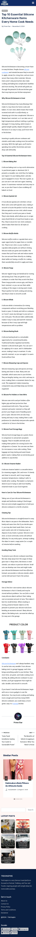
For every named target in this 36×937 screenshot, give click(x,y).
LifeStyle (4, 10)
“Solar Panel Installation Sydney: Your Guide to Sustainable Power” (8, 739)
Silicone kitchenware (9, 663)
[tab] (14, 799)
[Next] (29, 778)
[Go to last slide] (6, 778)
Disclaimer (4, 913)
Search (30, 810)
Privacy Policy (5, 907)
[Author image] (6, 790)
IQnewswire (13, 789)
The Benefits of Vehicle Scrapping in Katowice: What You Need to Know (27, 739)
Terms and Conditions (8, 910)
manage (16, 704)
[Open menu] (33, 3)
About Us (4, 901)
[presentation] (18, 769)
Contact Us (5, 904)
